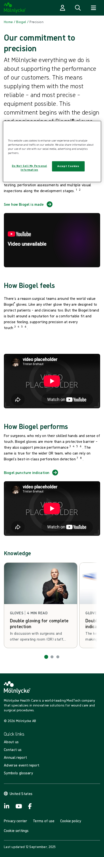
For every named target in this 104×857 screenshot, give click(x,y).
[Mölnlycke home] (15, 7)
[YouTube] (18, 806)
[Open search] (78, 8)
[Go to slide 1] (46, 657)
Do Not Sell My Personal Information (29, 167)
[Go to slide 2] (52, 657)
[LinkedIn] (7, 806)
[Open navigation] (93, 8)
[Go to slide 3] (58, 657)
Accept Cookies (68, 166)
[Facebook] (30, 806)
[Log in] (62, 8)
